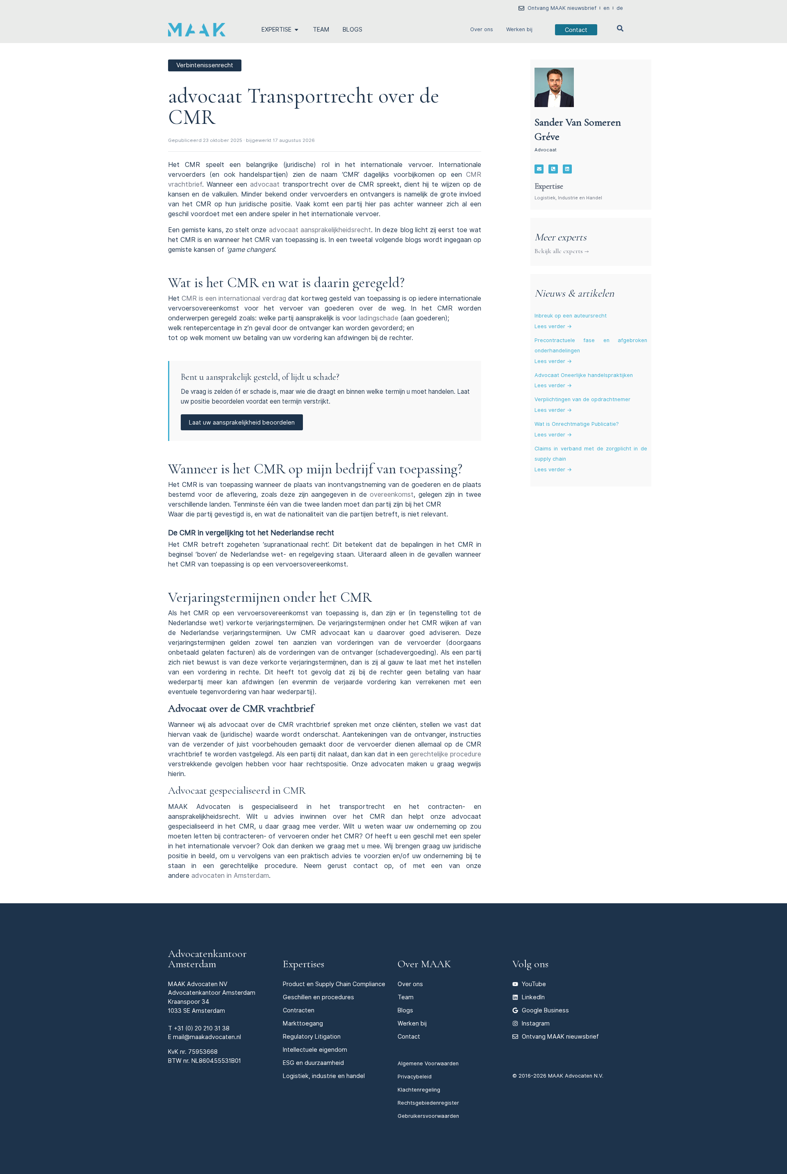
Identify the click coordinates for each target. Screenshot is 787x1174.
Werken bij (519, 29)
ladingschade (378, 318)
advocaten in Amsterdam (230, 875)
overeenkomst (392, 494)
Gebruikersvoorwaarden (428, 1116)
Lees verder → (553, 326)
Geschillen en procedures (318, 997)
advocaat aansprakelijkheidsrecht (320, 230)
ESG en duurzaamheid (313, 1062)
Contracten (298, 1010)
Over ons (481, 29)
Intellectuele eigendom (315, 1049)
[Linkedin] (567, 169)
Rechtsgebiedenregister (428, 1103)
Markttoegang (303, 1023)
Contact (409, 1036)
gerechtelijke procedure (445, 754)
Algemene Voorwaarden (428, 1063)
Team (406, 997)
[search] (620, 28)
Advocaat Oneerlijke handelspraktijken (584, 375)
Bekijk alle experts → (562, 251)
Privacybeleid (415, 1077)
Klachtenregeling (419, 1090)
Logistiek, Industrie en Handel (568, 198)
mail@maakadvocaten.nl (207, 1036)
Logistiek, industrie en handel (324, 1075)
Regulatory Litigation (312, 1036)
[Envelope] (539, 169)
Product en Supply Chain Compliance (334, 983)
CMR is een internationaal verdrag (234, 298)
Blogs (405, 1010)
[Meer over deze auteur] (554, 87)
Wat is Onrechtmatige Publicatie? (577, 424)
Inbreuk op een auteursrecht (571, 316)
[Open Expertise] (296, 29)
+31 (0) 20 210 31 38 (202, 1028)
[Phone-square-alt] (552, 169)
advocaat (265, 184)
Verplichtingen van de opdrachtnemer (582, 399)
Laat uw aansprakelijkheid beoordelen (242, 422)
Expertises (303, 963)
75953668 (203, 1051)
